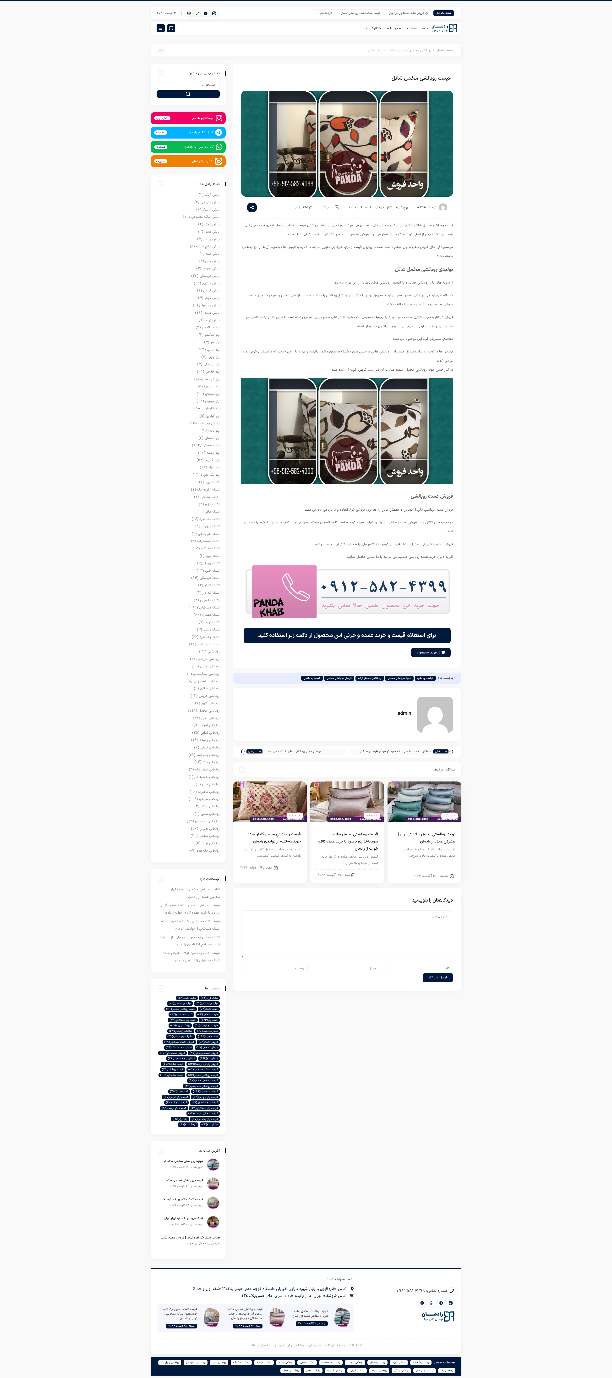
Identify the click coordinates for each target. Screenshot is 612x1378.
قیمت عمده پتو (205, 1091)
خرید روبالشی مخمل (399, 678)
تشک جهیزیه (211, 526)
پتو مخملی (212, 438)
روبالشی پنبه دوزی (207, 681)
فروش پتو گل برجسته (203, 1064)
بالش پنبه (213, 253)
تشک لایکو (212, 585)
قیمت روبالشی (312, 678)
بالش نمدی (211, 312)
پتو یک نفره (211, 474)
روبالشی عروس (209, 695)
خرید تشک (209, 1009)
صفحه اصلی (444, 50)
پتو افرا (215, 342)
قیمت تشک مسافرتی (203, 1069)
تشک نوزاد (212, 622)
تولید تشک (187, 998)
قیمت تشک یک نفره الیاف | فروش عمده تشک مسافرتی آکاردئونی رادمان (189, 1237)
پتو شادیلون (211, 408)
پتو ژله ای (213, 386)
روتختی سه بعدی (207, 821)
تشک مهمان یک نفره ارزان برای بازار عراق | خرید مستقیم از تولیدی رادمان (181, 1218)
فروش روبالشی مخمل (339, 678)
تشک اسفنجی (210, 497)
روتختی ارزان (180, 1025)
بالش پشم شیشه (208, 246)
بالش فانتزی (211, 283)
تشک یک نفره (210, 637)
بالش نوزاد (212, 320)
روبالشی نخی (210, 718)
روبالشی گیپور (210, 703)
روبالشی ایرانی (210, 666)
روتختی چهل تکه (207, 769)
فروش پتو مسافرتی (181, 1058)
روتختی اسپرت (210, 725)
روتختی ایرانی (210, 732)
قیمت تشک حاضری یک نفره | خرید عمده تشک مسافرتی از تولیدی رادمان (181, 1199)
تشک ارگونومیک (208, 489)
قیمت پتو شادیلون (205, 1102)
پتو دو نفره (212, 379)
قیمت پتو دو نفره (205, 1097)
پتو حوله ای (211, 364)
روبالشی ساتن (210, 688)
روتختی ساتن (210, 806)
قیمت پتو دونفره (176, 1097)
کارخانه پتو (188, 1124)
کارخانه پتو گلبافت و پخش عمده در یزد (336, 13)
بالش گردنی (211, 290)
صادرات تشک (207, 1031)
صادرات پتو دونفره (180, 1036)
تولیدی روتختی (180, 1003)
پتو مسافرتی (211, 445)
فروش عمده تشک (178, 1047)
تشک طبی (212, 570)
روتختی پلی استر (208, 755)
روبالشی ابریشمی (208, 659)
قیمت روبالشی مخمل (203, 1075)
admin (421, 207)
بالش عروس (211, 268)
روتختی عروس (209, 828)
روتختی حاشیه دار (207, 777)
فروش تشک (208, 1042)
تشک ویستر (211, 629)
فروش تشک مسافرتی (179, 1042)
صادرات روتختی (180, 1031)
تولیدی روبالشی (207, 1003)
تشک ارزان (209, 998)
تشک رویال (211, 563)
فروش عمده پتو (172, 1053)
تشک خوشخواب (208, 541)
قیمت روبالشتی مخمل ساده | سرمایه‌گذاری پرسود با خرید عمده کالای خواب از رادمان (348, 841)
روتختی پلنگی (210, 747)
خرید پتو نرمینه (206, 1025)
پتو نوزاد (214, 467)
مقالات (412, 28)
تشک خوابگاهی (209, 533)
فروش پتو (209, 1058)
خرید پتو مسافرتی (183, 1020)
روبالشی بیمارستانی (206, 673)
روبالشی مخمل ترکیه (369, 678)
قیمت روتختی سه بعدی (201, 1086)
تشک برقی (212, 511)
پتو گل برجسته (210, 423)
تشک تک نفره (210, 519)
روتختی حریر (211, 784)
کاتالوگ (376, 28)
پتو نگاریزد (212, 460)
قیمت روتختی (171, 1075)
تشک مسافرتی (209, 607)
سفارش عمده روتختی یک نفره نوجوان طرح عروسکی (395, 751)
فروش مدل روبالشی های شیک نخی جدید (293, 751)
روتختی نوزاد (211, 843)
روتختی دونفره (209, 799)
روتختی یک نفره (208, 850)
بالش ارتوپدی (210, 202)
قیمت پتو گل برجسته (203, 1113)
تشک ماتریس (210, 600)
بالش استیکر (211, 209)
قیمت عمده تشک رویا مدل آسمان (387, 13)
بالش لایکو (212, 298)
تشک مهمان (211, 614)
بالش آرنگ (212, 194)
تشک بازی (212, 504)
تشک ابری (212, 482)
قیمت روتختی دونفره (203, 1080)
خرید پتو (209, 1020)
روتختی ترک (211, 762)
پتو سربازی (212, 393)
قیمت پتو (179, 1091)
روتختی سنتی (210, 813)
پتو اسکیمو (212, 334)
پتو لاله (215, 430)
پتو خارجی (212, 371)
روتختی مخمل (209, 835)
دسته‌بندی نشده (208, 644)
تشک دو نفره (210, 548)
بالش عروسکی (210, 276)
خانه (425, 28)
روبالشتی (368, 875)
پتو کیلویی (213, 415)
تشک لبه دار (211, 592)
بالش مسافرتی (209, 305)
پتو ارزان (180, 1119)
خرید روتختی (207, 1014)
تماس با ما (394, 28)
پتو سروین (212, 401)
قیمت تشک (173, 1064)
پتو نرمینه (213, 452)
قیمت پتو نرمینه (174, 1108)
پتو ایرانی (213, 349)
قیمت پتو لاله (176, 1102)
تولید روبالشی (425, 678)
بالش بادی (212, 231)
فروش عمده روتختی (204, 1053)
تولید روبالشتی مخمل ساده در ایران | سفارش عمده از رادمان (181, 1161)
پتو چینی (214, 357)
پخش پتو (210, 1124)
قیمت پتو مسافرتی (204, 1108)
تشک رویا (213, 555)
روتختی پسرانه (209, 740)
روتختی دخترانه (209, 791)
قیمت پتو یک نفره (205, 1119)
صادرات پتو (208, 1036)
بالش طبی (212, 261)
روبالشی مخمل (420, 50)
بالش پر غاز (211, 239)
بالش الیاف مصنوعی (205, 216)
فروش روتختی (207, 1047)
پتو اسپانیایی (211, 327)
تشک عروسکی (210, 577)
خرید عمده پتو (181, 1014)
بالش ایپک (212, 224)
